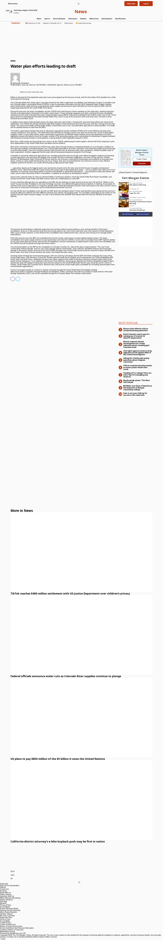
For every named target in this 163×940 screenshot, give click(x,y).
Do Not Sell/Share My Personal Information (17, 928)
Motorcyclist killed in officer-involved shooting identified (136, 329)
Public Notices (5, 894)
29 (12, 878)
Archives (3, 891)
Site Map (3, 901)
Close (3, 939)
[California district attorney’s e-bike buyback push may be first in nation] (81, 800)
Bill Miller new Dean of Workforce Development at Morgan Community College (137, 388)
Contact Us (4, 889)
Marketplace (107, 18)
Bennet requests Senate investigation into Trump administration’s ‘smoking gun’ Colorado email (136, 344)
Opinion (83, 18)
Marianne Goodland (21, 83)
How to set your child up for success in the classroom (135, 394)
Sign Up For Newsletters (9, 886)
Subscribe (131, 3)
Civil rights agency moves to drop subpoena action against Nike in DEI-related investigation (137, 353)
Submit (3, 887)
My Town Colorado (7, 916)
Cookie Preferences (8, 924)
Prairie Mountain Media (9, 909)
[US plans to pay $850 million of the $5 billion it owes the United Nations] (81, 717)
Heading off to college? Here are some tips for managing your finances (137, 375)
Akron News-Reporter (8, 912)
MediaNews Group (7, 931)
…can (85, 171)
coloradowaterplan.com (38, 149)
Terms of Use (5, 919)
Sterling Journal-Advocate (10, 910)
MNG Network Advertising (10, 898)
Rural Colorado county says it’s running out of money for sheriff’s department (136, 336)
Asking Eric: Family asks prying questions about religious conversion (136, 360)
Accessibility (5, 907)
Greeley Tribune (6, 914)
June (12, 875)
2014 (13, 871)
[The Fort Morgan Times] (81, 3)
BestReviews (120, 18)
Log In (146, 3)
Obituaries (72, 18)
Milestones (94, 18)
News (81, 11)
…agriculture (16, 168)
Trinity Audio (31, 92)
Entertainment (59, 18)
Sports (47, 18)
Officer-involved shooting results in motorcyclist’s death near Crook (137, 367)
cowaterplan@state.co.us (84, 147)
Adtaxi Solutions (6, 900)
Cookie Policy (5, 923)
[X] (17, 279)
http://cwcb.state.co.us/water (22, 272)
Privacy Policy (5, 905)
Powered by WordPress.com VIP (13, 933)
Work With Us (5, 893)
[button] (11, 3)
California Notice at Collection (12, 930)
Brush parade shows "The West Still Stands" (136, 381)
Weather (3, 903)
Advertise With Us (7, 896)
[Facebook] (12, 279)
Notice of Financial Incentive (11, 926)
